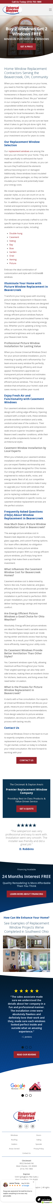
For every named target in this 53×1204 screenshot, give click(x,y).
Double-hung (15, 233)
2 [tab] (26, 1047)
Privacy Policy (39, 1148)
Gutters (14, 1144)
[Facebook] (20, 1126)
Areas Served (14, 1148)
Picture (12, 263)
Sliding (12, 240)
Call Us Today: (26, 1)
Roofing (14, 1140)
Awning (13, 259)
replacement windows (18, 151)
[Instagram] (26, 1126)
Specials (39, 1144)
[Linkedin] (32, 1126)
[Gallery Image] (14, 942)
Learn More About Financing (26, 894)
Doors (38, 1135)
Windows (14, 1135)
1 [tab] (23, 1047)
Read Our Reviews (26, 1054)
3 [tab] (30, 1047)
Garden (12, 252)
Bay (11, 244)
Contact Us (26, 760)
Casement (14, 237)
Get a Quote (26, 808)
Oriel (11, 255)
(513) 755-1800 (26, 1169)
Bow (11, 248)
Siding (38, 1140)
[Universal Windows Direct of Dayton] (12, 9)
